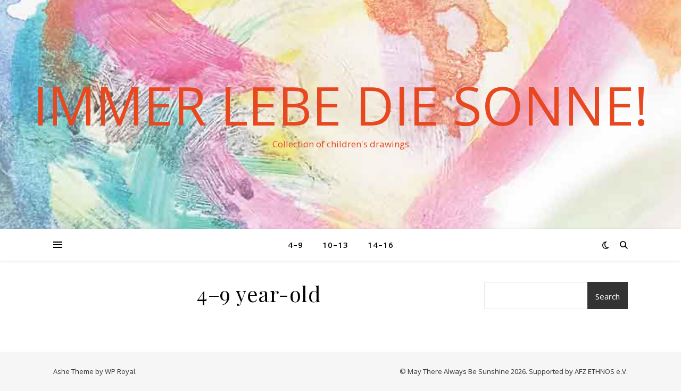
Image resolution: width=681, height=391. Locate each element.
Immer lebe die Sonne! (340, 104)
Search (607, 296)
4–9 (295, 244)
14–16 (381, 244)
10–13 (335, 244)
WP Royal (120, 371)
